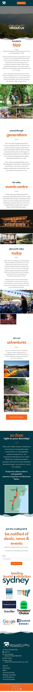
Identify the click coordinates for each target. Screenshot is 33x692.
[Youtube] (21, 689)
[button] (21, 3)
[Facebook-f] (12, 689)
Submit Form (16, 563)
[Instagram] (15, 689)
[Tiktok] (18, 689)
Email (4, 556)
